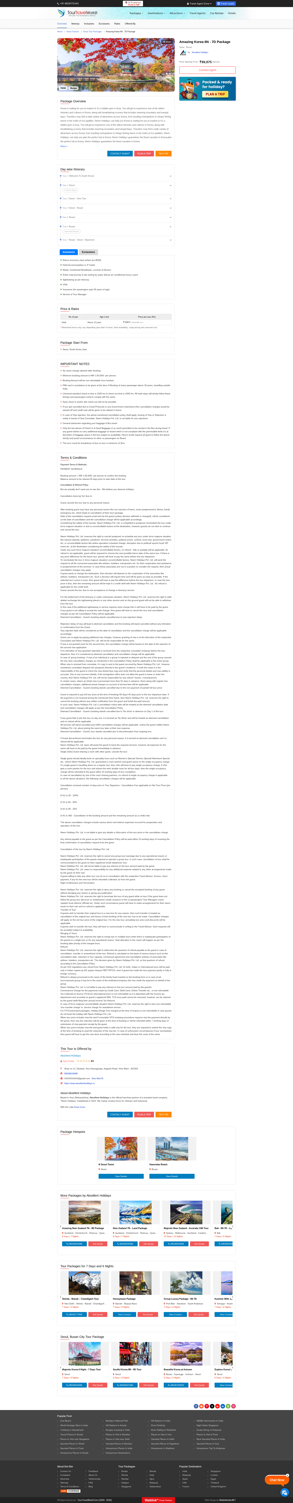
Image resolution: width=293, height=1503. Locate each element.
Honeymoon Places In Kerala (74, 1453)
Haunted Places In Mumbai (119, 1443)
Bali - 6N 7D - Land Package (229, 1228)
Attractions (176, 13)
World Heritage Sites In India (74, 1425)
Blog (91, 1486)
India (184, 1471)
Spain (185, 1479)
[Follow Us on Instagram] (233, 1406)
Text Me (163, 153)
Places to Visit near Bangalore (74, 1439)
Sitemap (64, 1482)
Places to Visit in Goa (161, 1434)
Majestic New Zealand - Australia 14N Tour (186, 1228)
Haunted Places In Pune (72, 1448)
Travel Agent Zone (199, 3)
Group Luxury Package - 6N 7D (180, 1299)
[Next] (232, 1226)
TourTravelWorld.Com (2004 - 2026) (95, 1500)
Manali (153, 1471)
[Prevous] (60, 1226)
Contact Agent (120, 153)
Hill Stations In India (160, 1421)
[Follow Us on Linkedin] (223, 1406)
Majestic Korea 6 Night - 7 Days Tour (81, 1369)
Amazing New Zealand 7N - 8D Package (83, 1228)
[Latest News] (201, 1406)
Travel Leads (227, 3)
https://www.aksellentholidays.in (79, 1083)
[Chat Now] (285, 1492)
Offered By (130, 23)
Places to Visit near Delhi (118, 1439)
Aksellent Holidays (70, 1055)
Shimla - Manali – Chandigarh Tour (80, 1299)
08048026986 (71, 1073)
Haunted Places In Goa (208, 1443)
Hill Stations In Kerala (116, 1425)
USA (184, 1482)
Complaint (65, 1475)
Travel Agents (198, 13)
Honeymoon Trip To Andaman (211, 1448)
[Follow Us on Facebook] (196, 1406)
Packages (135, 13)
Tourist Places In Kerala (71, 1434)
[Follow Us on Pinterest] (206, 1406)
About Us (93, 1475)
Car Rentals (217, 13)
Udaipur (125, 1482)
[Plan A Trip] (207, 99)
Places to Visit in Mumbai (118, 1434)
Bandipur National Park (117, 1421)
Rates (117, 23)
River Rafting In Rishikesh (163, 1430)
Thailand (215, 1482)
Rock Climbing (158, 1425)
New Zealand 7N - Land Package (130, 1228)
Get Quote (98, 1244)
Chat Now (277, 1480)
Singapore (126, 1486)
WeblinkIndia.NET (227, 1500)
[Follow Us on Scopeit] (228, 1406)
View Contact (124, 1314)
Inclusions (89, 23)
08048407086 (126, 1385)
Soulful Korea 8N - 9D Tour (127, 1369)
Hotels (232, 13)
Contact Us (65, 1471)
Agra (152, 1479)
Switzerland (155, 1486)
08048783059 (177, 1385)
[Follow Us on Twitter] (212, 1406)
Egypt (213, 1479)
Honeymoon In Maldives (162, 1448)
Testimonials (94, 1479)
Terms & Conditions (69, 1486)
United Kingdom (218, 1486)
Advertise (64, 1479)
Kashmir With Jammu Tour (229, 1299)
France (185, 1486)
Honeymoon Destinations (118, 1453)
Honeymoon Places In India (119, 1448)
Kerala (124, 1471)
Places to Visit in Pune (207, 1434)
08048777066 (75, 1314)
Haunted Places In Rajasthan (165, 1443)
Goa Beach (65, 1421)
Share (168, 42)
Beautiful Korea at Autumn (178, 1369)
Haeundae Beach (158, 1164)
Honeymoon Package (124, 1299)
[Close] (287, 1475)
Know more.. (80, 1107)
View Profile (68, 1061)
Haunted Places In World (72, 1443)
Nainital (124, 1479)
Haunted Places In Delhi (162, 1439)
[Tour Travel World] (77, 13)
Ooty (152, 1475)
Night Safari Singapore (207, 1425)
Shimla (124, 1475)
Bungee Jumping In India (118, 1430)
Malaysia (154, 1482)
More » (63, 146)
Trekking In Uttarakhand (71, 1430)
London (214, 1475)
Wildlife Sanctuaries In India (210, 1421)
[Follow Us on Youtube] (217, 1406)
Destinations (155, 13)
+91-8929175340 (69, 3)
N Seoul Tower (106, 1164)
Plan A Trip (144, 153)
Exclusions (104, 23)
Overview (62, 23)
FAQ (91, 1482)
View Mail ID (97, 1078)
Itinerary (75, 23)
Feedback (93, 1471)
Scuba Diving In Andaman (209, 1430)
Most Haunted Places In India (211, 1439)
